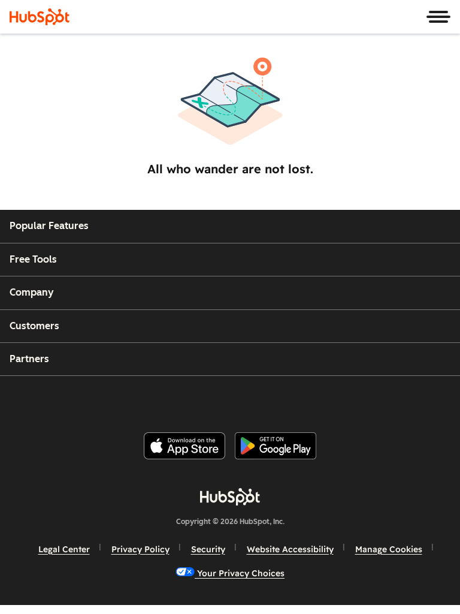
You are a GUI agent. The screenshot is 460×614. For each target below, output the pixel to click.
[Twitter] (240, 399)
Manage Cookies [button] (388, 549)
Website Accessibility (290, 549)
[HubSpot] (39, 17)
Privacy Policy (140, 549)
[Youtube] (210, 399)
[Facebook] (153, 399)
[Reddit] (298, 399)
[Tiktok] (326, 399)
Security (208, 549)
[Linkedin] (268, 399)
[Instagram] (181, 399)
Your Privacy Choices (240, 573)
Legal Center (64, 549)
